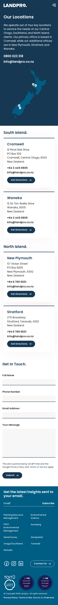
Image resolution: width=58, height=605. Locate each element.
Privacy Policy (17, 466)
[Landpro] (15, 5)
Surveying (36, 524)
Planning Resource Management (13, 516)
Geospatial (37, 537)
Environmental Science (38, 516)
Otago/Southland (13, 543)
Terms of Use (25, 597)
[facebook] (7, 564)
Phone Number (11, 392)
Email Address (10, 408)
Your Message (11, 425)
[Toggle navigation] (54, 5)
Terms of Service (38, 466)
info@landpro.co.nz (19, 61)
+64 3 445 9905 (17, 168)
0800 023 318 (13, 56)
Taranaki (35, 543)
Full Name (8, 375)
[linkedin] (21, 564)
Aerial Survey (10, 537)
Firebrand (49, 597)
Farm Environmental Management (11, 527)
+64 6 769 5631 (16, 282)
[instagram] (14, 564)
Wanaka (8, 550)
